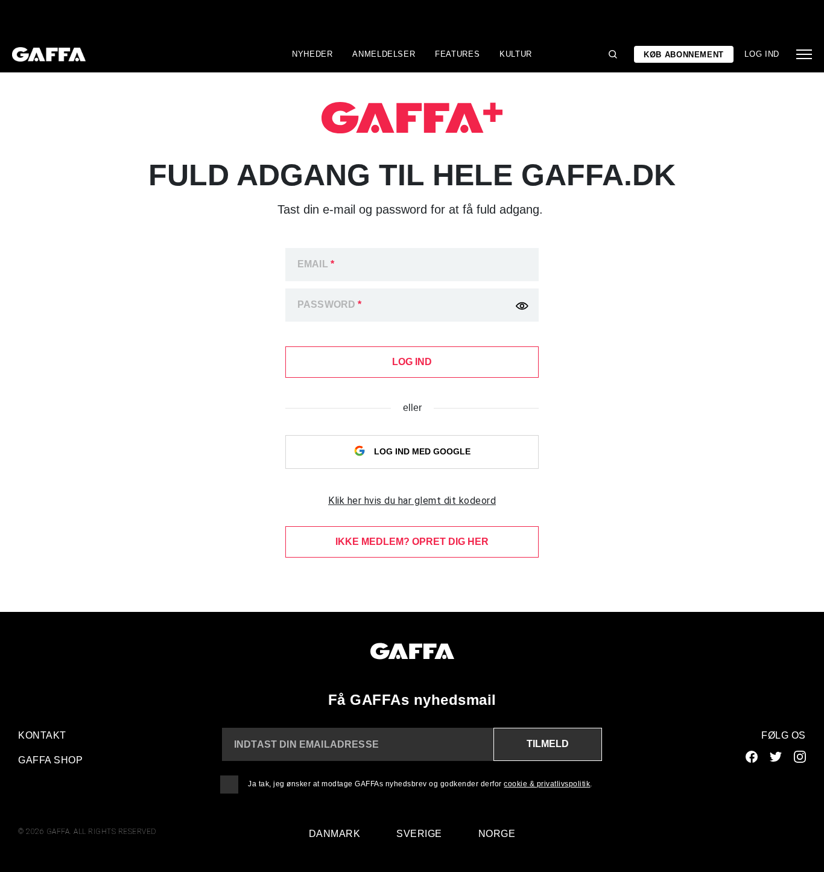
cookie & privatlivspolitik (547, 784)
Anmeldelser (383, 54)
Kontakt (42, 735)
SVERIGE (419, 834)
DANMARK (335, 834)
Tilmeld (548, 744)
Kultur (515, 54)
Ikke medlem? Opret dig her (412, 541)
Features (457, 54)
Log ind (761, 54)
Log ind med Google (421, 451)
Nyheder (312, 54)
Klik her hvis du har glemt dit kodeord (412, 500)
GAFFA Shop (50, 760)
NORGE (497, 834)
